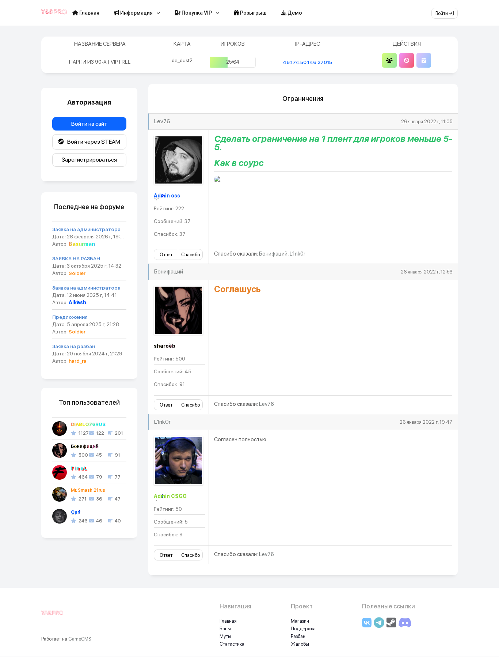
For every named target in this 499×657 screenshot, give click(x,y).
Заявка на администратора (86, 229)
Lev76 (162, 121)
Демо (294, 13)
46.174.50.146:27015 (307, 62)
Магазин (300, 621)
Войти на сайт (89, 123)
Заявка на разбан (73, 346)
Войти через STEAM (92, 141)
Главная (88, 13)
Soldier (77, 273)
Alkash (77, 302)
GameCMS (79, 639)
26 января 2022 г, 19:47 (426, 422)
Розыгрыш (253, 13)
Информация (136, 13)
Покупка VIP (196, 13)
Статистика (232, 644)
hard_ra (78, 361)
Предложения (69, 317)
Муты (225, 636)
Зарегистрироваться (89, 159)
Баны (225, 628)
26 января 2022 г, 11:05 (426, 121)
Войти (442, 13)
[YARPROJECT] (52, 616)
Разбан (298, 636)
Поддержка (303, 628)
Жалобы (300, 644)
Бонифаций (273, 253)
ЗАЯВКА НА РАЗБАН (76, 258)
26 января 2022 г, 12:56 (426, 272)
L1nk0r (297, 253)
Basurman (82, 244)
